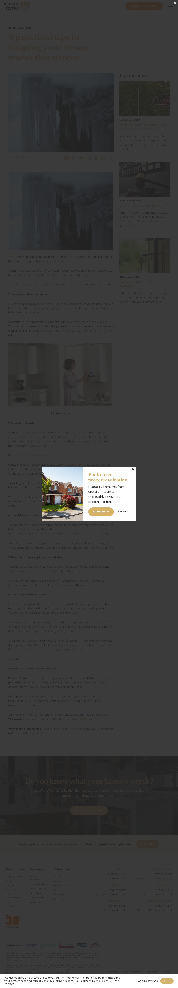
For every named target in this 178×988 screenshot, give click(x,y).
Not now (123, 511)
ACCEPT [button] (167, 981)
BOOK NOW (101, 511)
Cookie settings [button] (148, 980)
